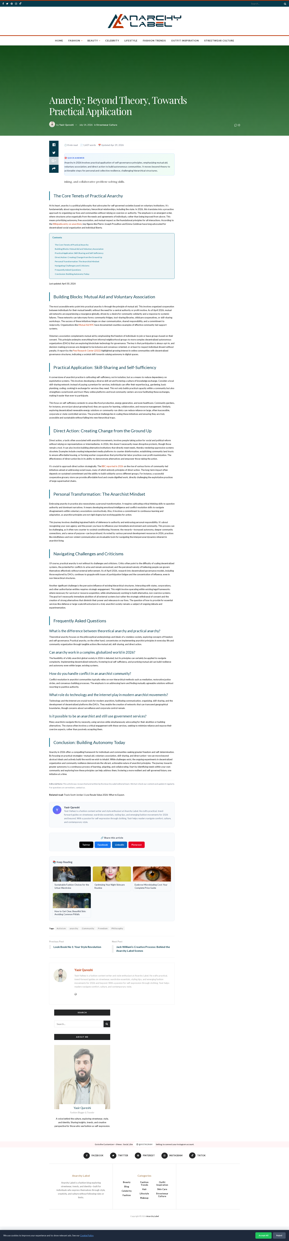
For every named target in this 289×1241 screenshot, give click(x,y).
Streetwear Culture (219, 40)
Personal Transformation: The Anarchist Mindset (77, 261)
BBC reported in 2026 (112, 466)
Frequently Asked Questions (68, 270)
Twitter (86, 844)
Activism (61, 928)
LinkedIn (119, 844)
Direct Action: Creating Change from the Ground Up (78, 257)
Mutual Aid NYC (86, 325)
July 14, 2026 (86, 124)
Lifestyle (130, 40)
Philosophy (117, 928)
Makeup (144, 1198)
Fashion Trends (154, 40)
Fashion (74, 40)
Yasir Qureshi (66, 124)
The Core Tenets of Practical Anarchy (71, 244)
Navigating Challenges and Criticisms (72, 265)
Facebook (103, 844)
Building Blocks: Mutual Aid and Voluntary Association (79, 249)
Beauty (92, 40)
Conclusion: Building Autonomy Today (72, 274)
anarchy (74, 928)
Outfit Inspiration (185, 40)
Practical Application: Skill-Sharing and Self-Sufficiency (79, 253)
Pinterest (136, 844)
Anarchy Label (152, 1216)
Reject (279, 1235)
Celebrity (112, 40)
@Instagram (145, 1144)
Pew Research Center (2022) (87, 350)
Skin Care (162, 1189)
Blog (126, 1186)
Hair (144, 1189)
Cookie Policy (86, 1235)
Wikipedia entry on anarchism (67, 224)
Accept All (263, 1235)
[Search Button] (284, 4)
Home (59, 40)
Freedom (103, 928)
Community (88, 928)
